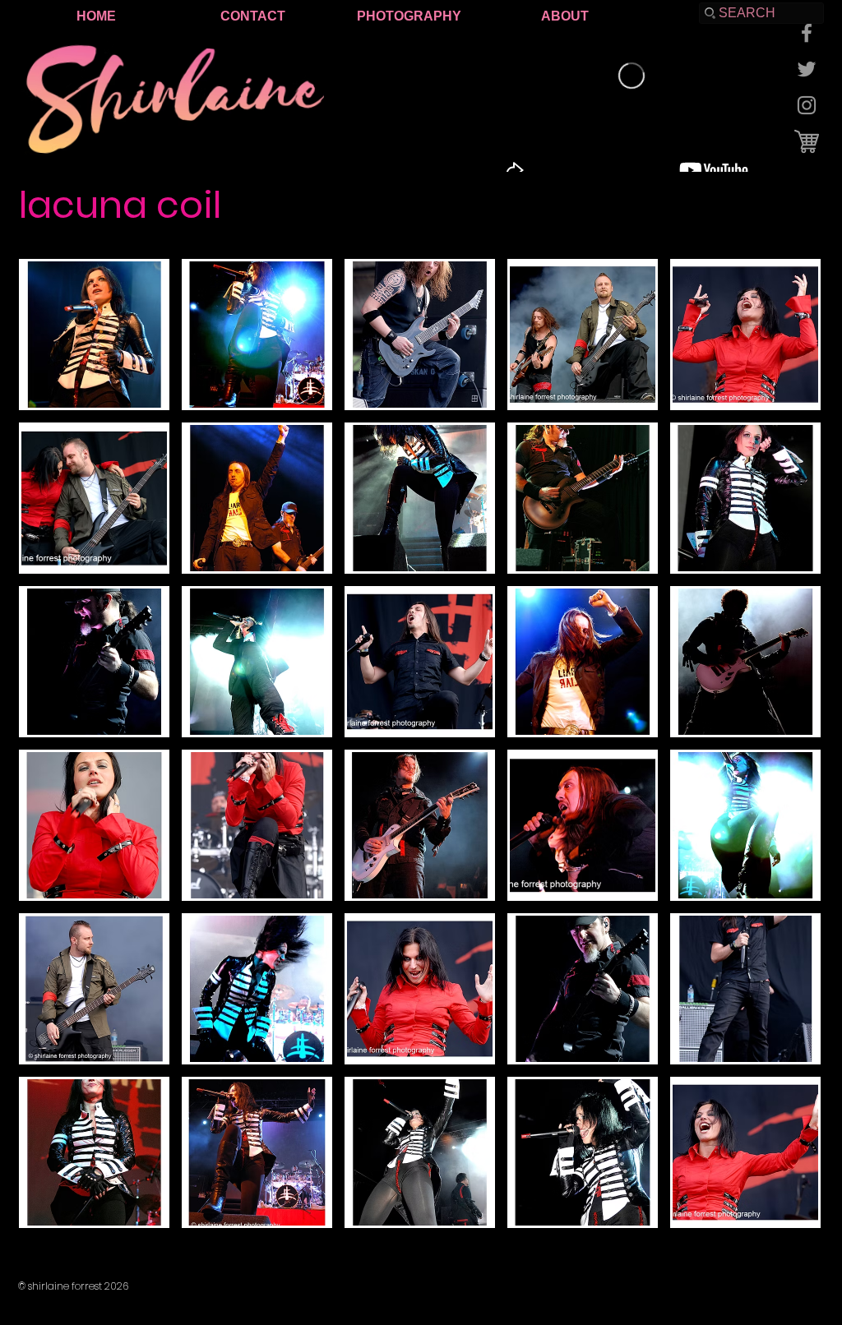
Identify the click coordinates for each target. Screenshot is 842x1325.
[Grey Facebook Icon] (806, 33)
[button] (94, 334)
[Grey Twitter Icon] (806, 69)
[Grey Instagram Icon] (806, 105)
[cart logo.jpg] (806, 141)
